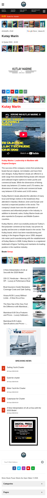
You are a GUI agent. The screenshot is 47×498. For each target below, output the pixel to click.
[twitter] (8, 92)
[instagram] (23, 468)
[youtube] (28, 468)
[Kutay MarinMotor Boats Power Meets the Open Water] (23, 4)
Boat (11, 31)
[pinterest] (17, 92)
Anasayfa (5, 31)
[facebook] (4, 92)
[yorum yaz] (25, 92)
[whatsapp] (33, 468)
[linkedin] (12, 92)
